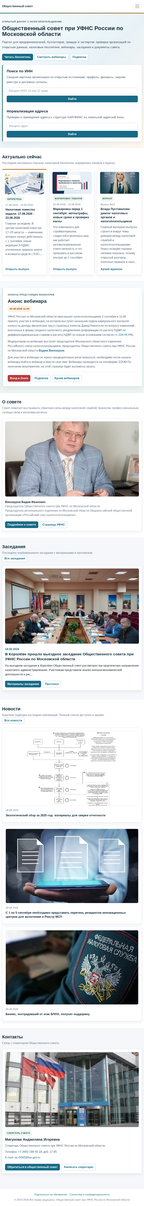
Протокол (52, 684)
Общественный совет (17, 6)
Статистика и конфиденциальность (90, 1194)
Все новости (13, 720)
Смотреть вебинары (51, 57)
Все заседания (14, 558)
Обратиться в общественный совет (32, 1167)
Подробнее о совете (21, 524)
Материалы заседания (23, 684)
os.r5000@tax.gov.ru (27, 1157)
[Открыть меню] (137, 6)
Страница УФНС (53, 524)
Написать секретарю (78, 1167)
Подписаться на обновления (50, 1194)
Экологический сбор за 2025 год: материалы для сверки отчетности (55, 815)
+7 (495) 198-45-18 (30, 1151)
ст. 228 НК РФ (123, 334)
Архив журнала (111, 269)
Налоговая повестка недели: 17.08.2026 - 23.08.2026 (20, 213)
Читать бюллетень (17, 57)
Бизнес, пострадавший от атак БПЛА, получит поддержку (48, 1014)
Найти (72, 98)
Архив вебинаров (66, 378)
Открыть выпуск (17, 269)
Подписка (79, 57)
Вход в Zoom (19, 378)
